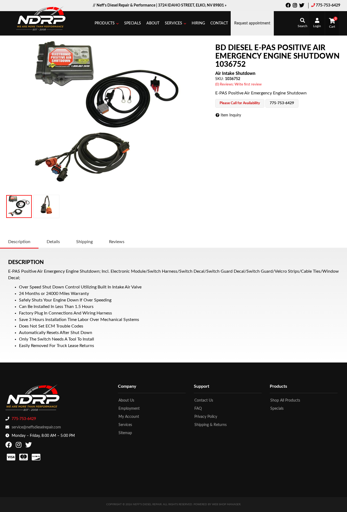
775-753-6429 (328, 5)
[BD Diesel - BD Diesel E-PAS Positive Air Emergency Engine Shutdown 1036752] (106, 115)
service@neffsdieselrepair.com (36, 427)
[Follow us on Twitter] (301, 6)
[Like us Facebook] (288, 6)
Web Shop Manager (226, 504)
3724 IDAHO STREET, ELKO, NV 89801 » (192, 5)
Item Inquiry (231, 115)
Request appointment (252, 23)
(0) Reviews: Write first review (238, 84)
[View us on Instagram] (295, 6)
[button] (106, 23)
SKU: (219, 79)
